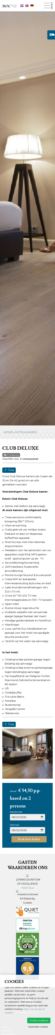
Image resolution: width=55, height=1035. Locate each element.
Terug (11, 470)
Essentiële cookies (38, 1026)
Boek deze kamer (29, 839)
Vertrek (14, 825)
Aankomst (16, 812)
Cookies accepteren (39, 1020)
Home (8, 432)
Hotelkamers (26, 432)
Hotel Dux (27, 887)
